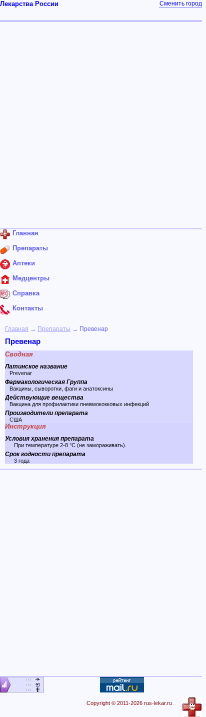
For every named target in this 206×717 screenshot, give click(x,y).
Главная (16, 328)
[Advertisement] (103, 125)
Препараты (54, 328)
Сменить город (181, 3)
